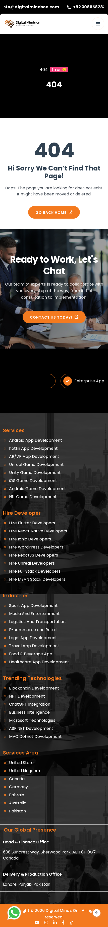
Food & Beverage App (30, 654)
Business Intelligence (29, 712)
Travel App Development (34, 646)
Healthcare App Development (39, 662)
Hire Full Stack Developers (35, 571)
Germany (18, 787)
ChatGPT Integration (29, 704)
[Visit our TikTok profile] (72, 922)
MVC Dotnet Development (35, 736)
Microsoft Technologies (32, 720)
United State (21, 763)
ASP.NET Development (31, 728)
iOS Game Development (33, 481)
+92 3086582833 (67, 7)
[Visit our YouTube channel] (37, 922)
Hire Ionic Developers (30, 539)
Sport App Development (33, 605)
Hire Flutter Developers (32, 523)
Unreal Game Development (36, 464)
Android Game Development (37, 489)
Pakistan (17, 811)
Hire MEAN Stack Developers (37, 579)
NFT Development (27, 696)
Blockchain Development (34, 688)
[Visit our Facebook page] (63, 922)
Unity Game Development (35, 472)
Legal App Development (33, 638)
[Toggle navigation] (98, 23)
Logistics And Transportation (37, 622)
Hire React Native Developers (38, 531)
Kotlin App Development (33, 448)
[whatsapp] (14, 913)
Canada (17, 779)
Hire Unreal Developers (32, 563)
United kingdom (24, 771)
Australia (17, 803)
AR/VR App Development (34, 456)
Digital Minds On (62, 910)
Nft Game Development (33, 497)
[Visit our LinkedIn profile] (55, 922)
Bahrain (16, 795)
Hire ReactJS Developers (33, 555)
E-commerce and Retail (33, 630)
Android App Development (35, 440)
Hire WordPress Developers (36, 547)
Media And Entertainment (34, 613)
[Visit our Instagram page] (46, 922)
